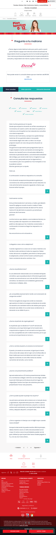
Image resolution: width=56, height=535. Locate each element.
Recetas (27, 8)
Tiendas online (22, 482)
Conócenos (30, 5)
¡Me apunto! (24, 466)
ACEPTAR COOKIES (41, 531)
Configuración (28, 528)
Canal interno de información (7, 486)
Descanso (34, 13)
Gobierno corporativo (5, 485)
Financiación (40, 480)
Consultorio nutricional (24, 458)
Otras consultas (11, 89)
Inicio (11, 458)
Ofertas (21, 5)
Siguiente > (37, 447)
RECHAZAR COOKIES (14, 531)
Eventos (39, 485)
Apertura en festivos (23, 490)
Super (15, 13)
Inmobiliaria (3, 487)
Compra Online (28, 10)
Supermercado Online (24, 492)
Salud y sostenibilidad (41, 5)
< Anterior (18, 447)
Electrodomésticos (23, 496)
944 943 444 (33, 471)
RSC (2, 480)
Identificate (28, 79)
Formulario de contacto (24, 480)
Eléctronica (21, 495)
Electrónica (21, 13)
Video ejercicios (26, 89)
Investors (3, 491)
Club (25, 5)
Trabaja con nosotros (5, 490)
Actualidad (33, 8)
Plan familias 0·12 (28, 26)
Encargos (39, 483)
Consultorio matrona (40, 458)
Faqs (33, 466)
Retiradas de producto (24, 483)
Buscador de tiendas (23, 489)
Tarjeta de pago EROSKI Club (43, 482)
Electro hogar (28, 13)
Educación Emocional (43, 89)
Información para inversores (7, 483)
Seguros (40, 13)
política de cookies (23, 525)
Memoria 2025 (4, 482)
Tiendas (15, 5)
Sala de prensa (4, 489)
